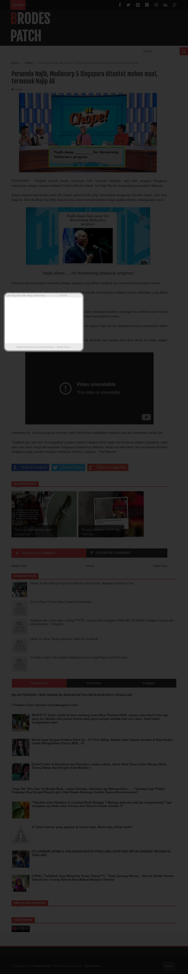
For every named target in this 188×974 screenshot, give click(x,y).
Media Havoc (63, 347)
